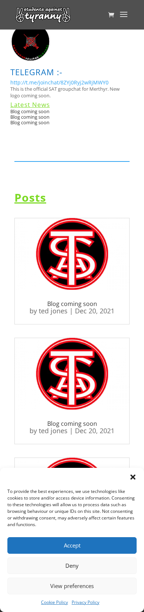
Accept (72, 545)
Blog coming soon (29, 111)
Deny (72, 565)
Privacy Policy (85, 602)
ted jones (53, 310)
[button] (133, 477)
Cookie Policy (54, 602)
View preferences (72, 586)
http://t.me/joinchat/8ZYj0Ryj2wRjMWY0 (59, 82)
